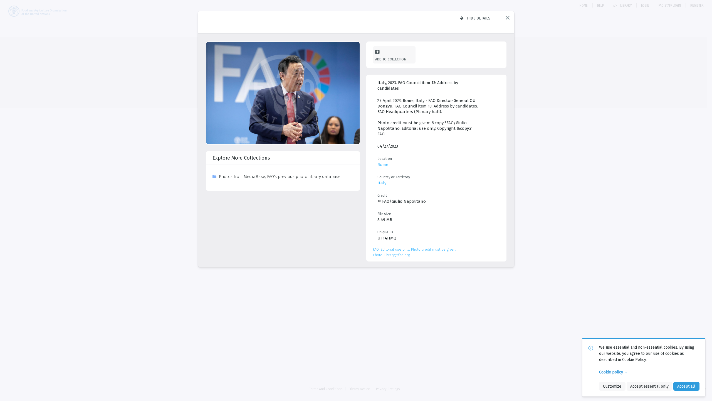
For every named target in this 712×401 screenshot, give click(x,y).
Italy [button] (381, 182)
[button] (507, 17)
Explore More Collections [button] (241, 158)
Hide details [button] (479, 18)
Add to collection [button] (390, 59)
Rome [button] (382, 164)
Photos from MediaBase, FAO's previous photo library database (279, 176)
